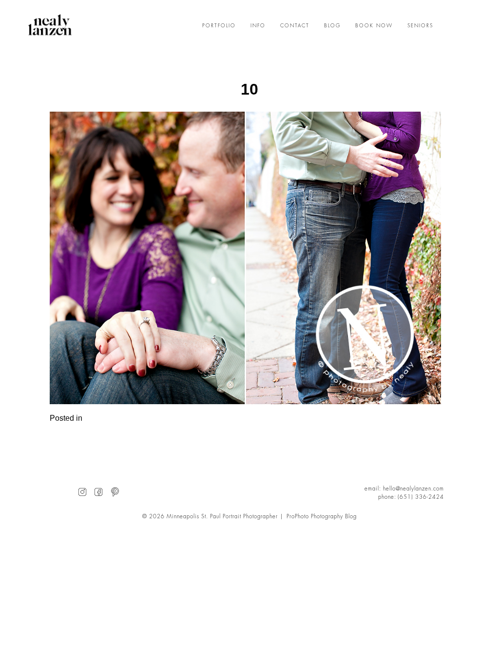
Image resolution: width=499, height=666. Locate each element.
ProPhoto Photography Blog (322, 516)
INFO (258, 25)
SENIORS (420, 25)
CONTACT (294, 25)
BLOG (332, 25)
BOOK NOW (374, 25)
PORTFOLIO (219, 25)
